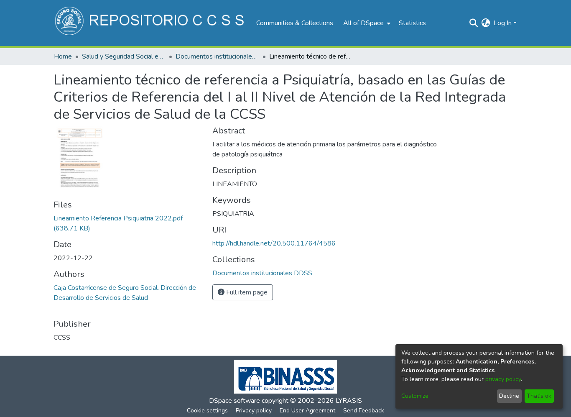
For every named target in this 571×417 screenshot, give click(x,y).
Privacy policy (254, 410)
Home (63, 56)
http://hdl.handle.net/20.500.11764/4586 (274, 243)
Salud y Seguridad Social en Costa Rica (124, 56)
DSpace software (234, 400)
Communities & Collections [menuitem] (294, 23)
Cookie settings (207, 410)
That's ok (539, 396)
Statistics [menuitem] (412, 23)
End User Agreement (307, 410)
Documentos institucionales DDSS (217, 56)
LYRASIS (349, 400)
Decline (509, 396)
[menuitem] (366, 23)
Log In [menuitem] (503, 23)
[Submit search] (474, 23)
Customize (414, 396)
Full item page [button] (246, 292)
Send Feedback (363, 410)
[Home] (151, 23)
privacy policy (503, 379)
